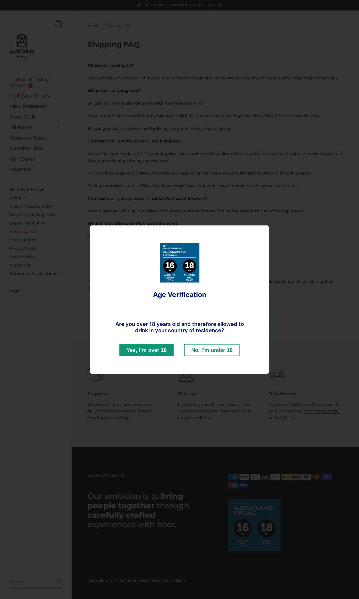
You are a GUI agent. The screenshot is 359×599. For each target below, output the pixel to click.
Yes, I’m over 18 (147, 350)
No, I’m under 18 (212, 350)
